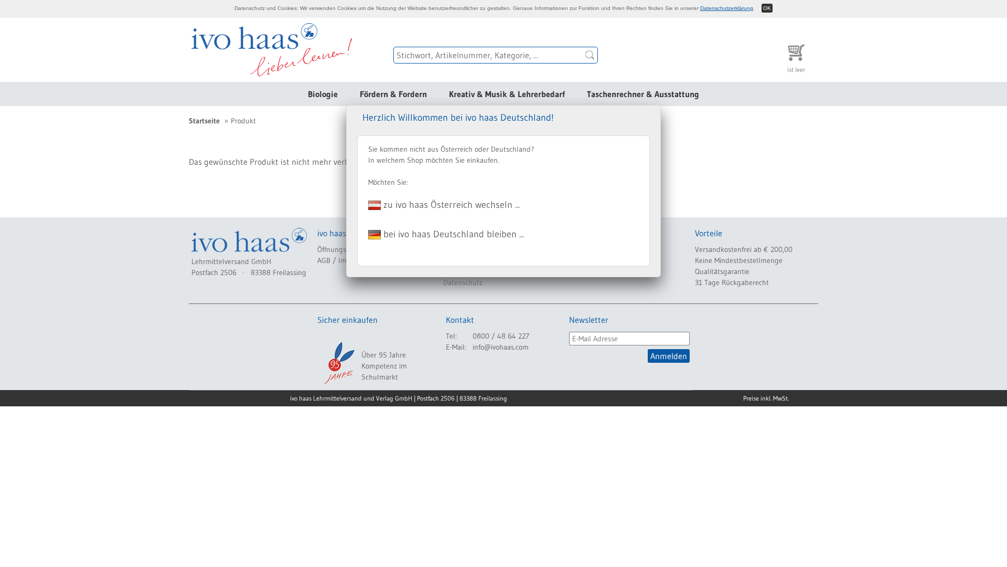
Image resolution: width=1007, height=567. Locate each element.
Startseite (204, 120)
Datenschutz (463, 282)
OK (767, 8)
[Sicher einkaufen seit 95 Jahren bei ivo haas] (338, 363)
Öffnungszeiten (341, 249)
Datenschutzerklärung (726, 8)
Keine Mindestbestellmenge (739, 260)
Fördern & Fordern (393, 94)
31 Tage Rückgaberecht (732, 282)
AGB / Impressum (345, 260)
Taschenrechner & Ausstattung (643, 94)
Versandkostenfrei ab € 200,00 (743, 249)
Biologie (323, 94)
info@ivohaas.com (501, 347)
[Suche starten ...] (590, 55)
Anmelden (668, 356)
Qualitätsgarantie (722, 271)
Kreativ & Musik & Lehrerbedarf (507, 94)
